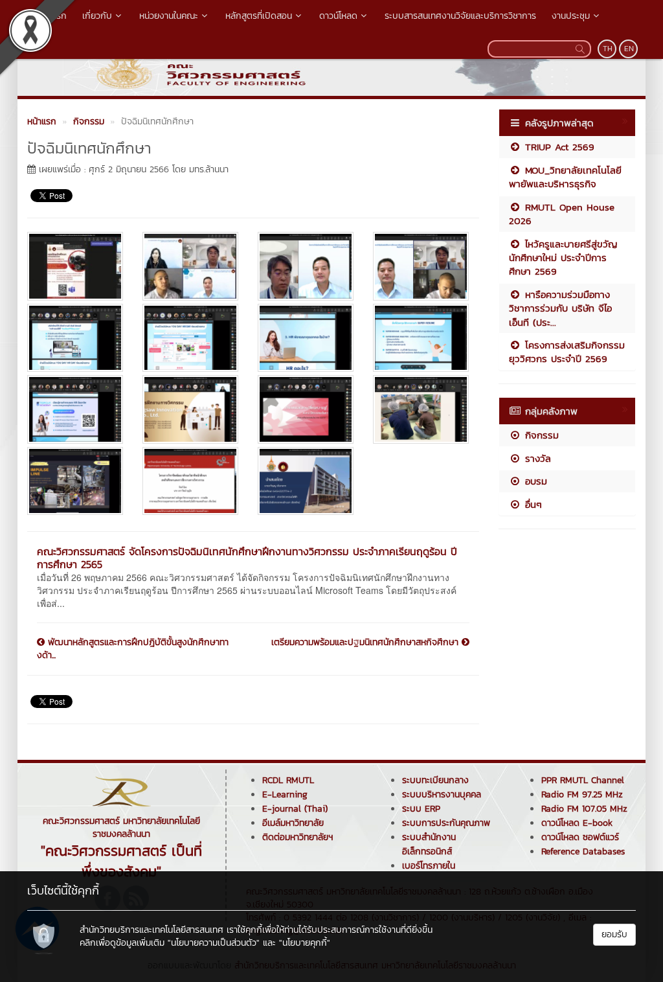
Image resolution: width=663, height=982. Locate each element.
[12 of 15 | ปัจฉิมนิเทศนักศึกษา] (421, 409)
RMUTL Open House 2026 (561, 214)
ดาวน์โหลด (338, 16)
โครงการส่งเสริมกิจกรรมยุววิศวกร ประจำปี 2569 (567, 351)
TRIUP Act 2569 (557, 146)
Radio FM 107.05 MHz (584, 809)
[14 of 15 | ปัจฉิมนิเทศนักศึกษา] (190, 481)
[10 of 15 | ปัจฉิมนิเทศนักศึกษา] (190, 409)
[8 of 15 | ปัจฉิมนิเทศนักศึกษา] (421, 338)
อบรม (534, 481)
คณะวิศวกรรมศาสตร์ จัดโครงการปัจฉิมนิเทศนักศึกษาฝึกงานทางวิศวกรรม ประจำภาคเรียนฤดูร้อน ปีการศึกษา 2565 (247, 557)
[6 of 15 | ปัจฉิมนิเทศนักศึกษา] (190, 338)
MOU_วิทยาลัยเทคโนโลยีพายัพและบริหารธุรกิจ (565, 177)
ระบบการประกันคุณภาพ (446, 823)
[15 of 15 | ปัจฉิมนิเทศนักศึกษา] (306, 481)
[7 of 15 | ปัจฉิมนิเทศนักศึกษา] (306, 338)
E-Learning (285, 794)
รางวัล (536, 458)
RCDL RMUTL (288, 780)
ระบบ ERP (421, 809)
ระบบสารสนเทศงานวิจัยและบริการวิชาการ (460, 16)
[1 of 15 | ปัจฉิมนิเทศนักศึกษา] (75, 266)
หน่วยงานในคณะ (168, 16)
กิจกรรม (540, 435)
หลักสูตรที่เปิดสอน (258, 16)
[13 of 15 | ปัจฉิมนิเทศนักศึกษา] (75, 481)
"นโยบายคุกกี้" (304, 943)
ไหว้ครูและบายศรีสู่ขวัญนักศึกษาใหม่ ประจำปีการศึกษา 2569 (563, 257)
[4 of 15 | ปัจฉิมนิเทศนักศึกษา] (421, 266)
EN (629, 48)
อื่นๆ (531, 504)
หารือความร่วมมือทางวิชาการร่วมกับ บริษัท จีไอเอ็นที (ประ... (560, 308)
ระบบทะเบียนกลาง (435, 780)
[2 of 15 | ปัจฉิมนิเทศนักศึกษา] (190, 266)
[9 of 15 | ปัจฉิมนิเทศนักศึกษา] (75, 409)
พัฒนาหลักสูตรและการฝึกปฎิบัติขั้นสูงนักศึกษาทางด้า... (133, 649)
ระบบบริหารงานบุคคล (441, 794)
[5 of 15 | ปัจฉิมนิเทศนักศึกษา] (75, 338)
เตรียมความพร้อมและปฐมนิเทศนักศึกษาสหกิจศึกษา (366, 642)
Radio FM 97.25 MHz (582, 794)
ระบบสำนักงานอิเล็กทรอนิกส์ (429, 844)
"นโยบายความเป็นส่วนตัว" (214, 943)
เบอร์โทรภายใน (428, 866)
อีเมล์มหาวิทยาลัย (293, 823)
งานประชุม (571, 16)
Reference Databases (583, 851)
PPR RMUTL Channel (582, 780)
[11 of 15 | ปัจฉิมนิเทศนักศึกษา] (306, 409)
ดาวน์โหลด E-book (576, 823)
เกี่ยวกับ (97, 16)
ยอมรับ (614, 934)
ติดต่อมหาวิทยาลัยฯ (297, 837)
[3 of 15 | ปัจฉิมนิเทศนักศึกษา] (306, 266)
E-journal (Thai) (295, 809)
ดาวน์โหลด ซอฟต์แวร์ (580, 837)
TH (607, 48)
